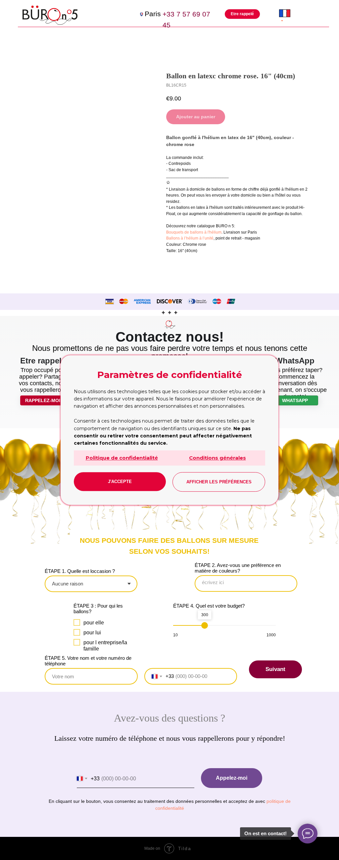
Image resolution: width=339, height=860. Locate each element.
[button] (242, 14)
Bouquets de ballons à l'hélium (193, 232)
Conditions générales (217, 458)
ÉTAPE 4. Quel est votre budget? (209, 606)
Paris (153, 14)
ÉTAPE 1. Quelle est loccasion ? (80, 571)
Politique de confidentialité (122, 458)
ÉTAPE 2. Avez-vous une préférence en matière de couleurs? (238, 568)
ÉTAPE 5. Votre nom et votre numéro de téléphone (88, 660)
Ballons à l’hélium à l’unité (190, 238)
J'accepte (120, 481)
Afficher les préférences (219, 481)
